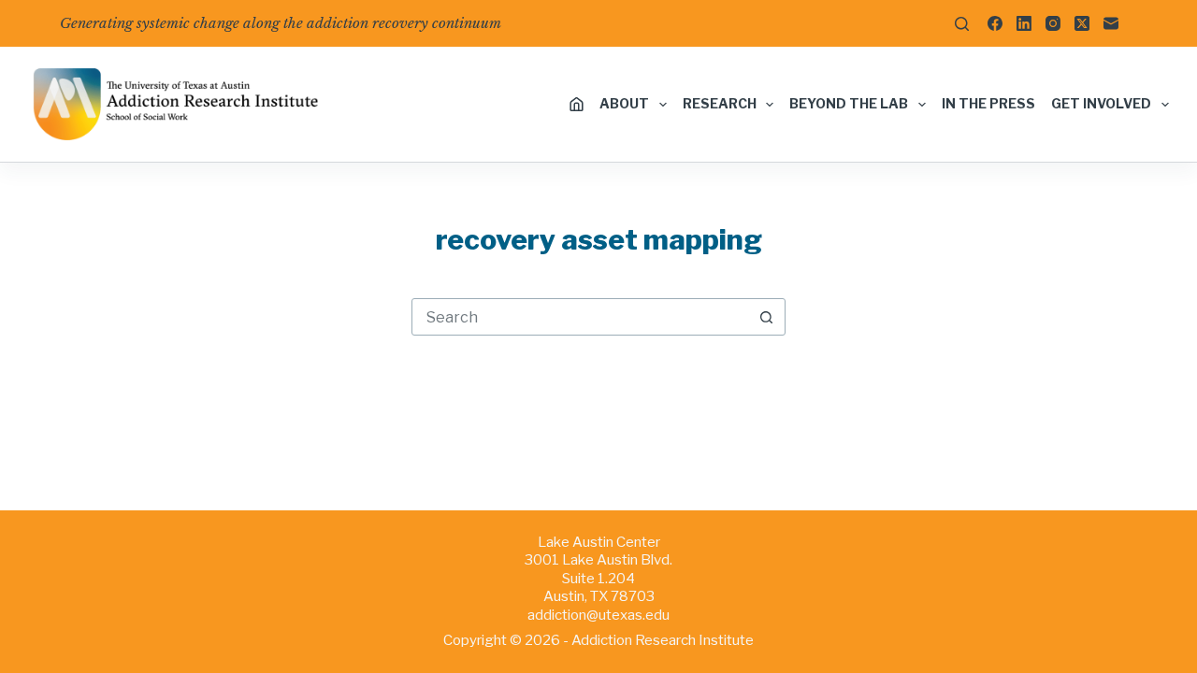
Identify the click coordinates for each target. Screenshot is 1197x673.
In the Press (988, 103)
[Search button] (766, 317)
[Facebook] (995, 23)
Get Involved (1101, 103)
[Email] (1110, 23)
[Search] (962, 24)
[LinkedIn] (1024, 23)
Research (720, 103)
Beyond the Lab (848, 103)
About (624, 103)
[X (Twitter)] (1081, 23)
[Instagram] (1053, 23)
